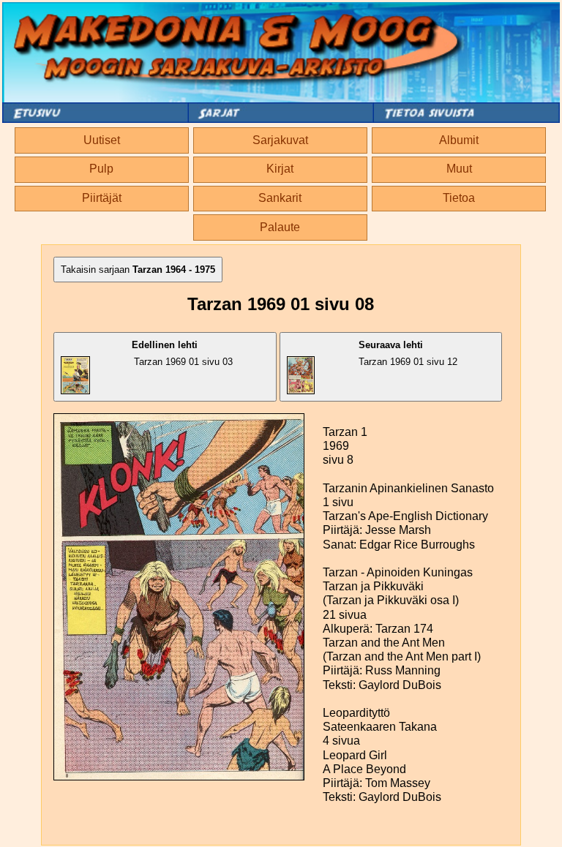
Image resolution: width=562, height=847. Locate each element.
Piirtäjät (101, 198)
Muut (459, 168)
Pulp (101, 168)
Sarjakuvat (280, 140)
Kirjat (279, 168)
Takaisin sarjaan (138, 269)
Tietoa (459, 198)
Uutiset (101, 140)
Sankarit (279, 198)
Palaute (280, 227)
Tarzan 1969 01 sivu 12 (408, 353)
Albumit (459, 140)
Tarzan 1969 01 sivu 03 (182, 353)
